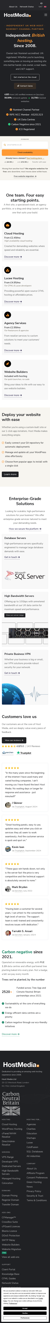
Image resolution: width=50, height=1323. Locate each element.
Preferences (25, 1318)
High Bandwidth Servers (10, 1172)
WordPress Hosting (12, 1129)
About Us (13, 6)
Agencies (31, 1124)
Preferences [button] (13, 1303)
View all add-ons (10, 1257)
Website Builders (16, 372)
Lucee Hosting (14, 278)
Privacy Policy (34, 1191)
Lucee (30, 1142)
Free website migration (24, 176)
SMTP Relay (8, 1240)
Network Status (27, 6)
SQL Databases (35, 1151)
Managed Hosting (11, 1178)
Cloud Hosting (14, 233)
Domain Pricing (9, 1195)
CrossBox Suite (10, 1222)
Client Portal (8, 1269)
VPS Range (8, 1157)
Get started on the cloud (25, 77)
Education (32, 1133)
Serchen (40, 94)
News (30, 1186)
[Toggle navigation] (45, 14)
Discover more (11, 256)
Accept (25, 1308)
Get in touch (10, 557)
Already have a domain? (25, 158)
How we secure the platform (23, 528)
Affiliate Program (35, 1173)
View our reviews (13, 740)
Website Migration (11, 1251)
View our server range (15, 615)
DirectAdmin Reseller (8, 1143)
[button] (45, 6)
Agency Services (15, 323)
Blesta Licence (9, 1231)
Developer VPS (10, 1161)
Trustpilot (19, 806)
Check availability (25, 152)
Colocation (7, 1183)
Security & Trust (35, 1195)
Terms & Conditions (37, 1200)
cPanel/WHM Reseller (9, 1135)
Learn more (10, 474)
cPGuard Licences (11, 1226)
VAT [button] (41, 6)
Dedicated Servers (11, 1166)
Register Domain (10, 1200)
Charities (31, 1129)
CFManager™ (9, 1217)
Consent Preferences (37, 1177)
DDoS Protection (11, 1235)
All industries (33, 1156)
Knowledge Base (10, 1274)
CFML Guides (9, 1278)
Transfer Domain (10, 1204)
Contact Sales (26, 86)
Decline (25, 1313)
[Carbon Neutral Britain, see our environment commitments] (11, 1104)
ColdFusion (32, 1147)
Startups (31, 1138)
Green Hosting (34, 1182)
